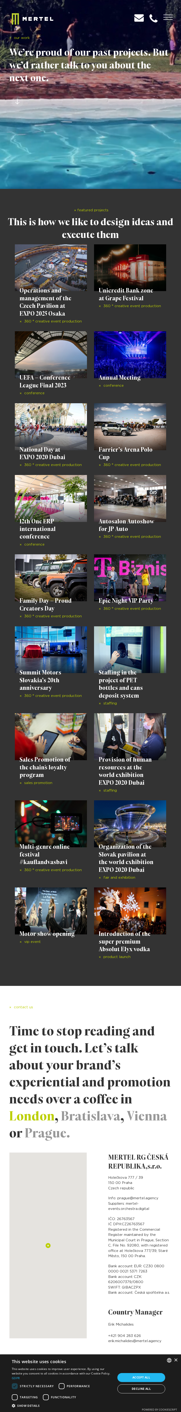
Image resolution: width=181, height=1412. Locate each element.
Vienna (147, 1115)
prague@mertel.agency (137, 1198)
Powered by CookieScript (159, 1409)
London (32, 1115)
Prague (45, 1132)
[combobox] (169, 1360)
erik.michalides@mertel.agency (134, 1341)
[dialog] (90, 1383)
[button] (62, 1405)
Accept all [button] (141, 1377)
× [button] (175, 1360)
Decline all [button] (141, 1389)
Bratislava (90, 1115)
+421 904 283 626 (124, 1336)
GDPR (16, 1378)
